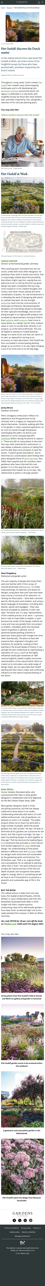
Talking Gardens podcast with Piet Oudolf (20, 114)
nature (16, 652)
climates (32, 851)
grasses (26, 587)
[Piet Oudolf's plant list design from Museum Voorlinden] (22, 1167)
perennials (6, 303)
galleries (10, 320)
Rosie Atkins (7, 789)
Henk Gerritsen (31, 458)
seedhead (5, 438)
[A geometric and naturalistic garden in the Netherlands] (22, 1099)
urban (27, 845)
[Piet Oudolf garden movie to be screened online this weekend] (22, 1032)
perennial (5, 91)
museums (23, 320)
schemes (14, 91)
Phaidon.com (10, 924)
